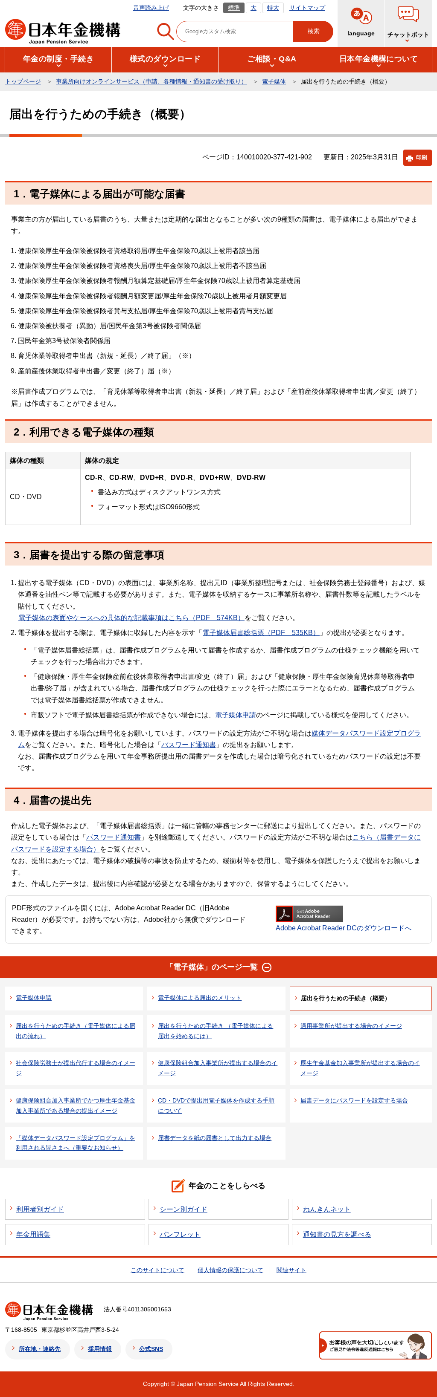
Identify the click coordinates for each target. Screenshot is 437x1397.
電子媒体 (274, 81)
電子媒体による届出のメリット (200, 997)
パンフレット (180, 1234)
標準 (234, 7)
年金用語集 (33, 1234)
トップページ (23, 81)
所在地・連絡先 (40, 1348)
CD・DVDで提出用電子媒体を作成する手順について (216, 1105)
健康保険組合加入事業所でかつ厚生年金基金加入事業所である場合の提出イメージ (75, 1105)
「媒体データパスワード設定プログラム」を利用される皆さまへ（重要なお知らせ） (75, 1143)
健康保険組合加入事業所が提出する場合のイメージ (217, 1068)
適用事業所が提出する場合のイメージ (351, 1025)
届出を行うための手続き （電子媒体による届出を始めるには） (215, 1030)
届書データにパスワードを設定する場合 (354, 1100)
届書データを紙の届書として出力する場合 (214, 1137)
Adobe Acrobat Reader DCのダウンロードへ (343, 928)
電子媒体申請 (235, 715)
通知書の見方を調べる (337, 1234)
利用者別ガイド (40, 1209)
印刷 (421, 157)
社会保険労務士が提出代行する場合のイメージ (75, 1068)
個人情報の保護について (230, 1270)
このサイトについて (157, 1270)
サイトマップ (307, 7)
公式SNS (151, 1348)
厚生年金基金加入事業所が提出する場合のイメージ (360, 1068)
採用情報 (100, 1348)
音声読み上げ (151, 7)
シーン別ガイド (183, 1209)
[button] (408, 23)
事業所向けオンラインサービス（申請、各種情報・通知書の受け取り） (151, 81)
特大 (273, 7)
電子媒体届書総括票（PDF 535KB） (261, 632)
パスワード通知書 (188, 744)
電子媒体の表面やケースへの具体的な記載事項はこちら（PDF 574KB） (131, 617)
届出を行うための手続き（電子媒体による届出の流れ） (75, 1030)
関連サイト (291, 1270)
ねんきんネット (327, 1209)
